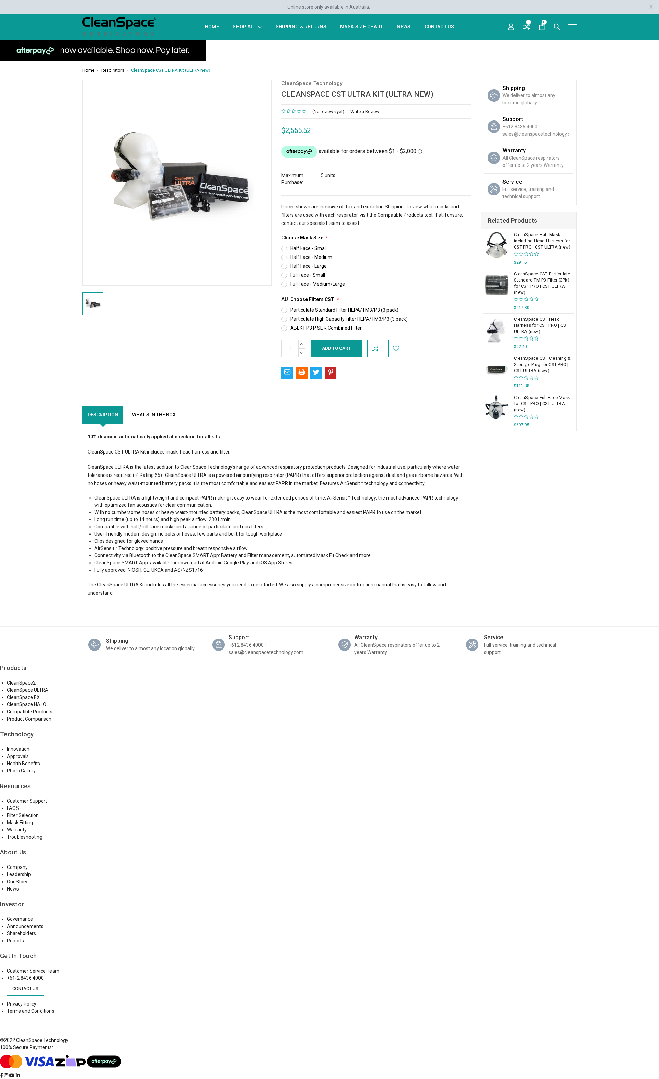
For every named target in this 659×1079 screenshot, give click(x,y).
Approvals (18, 756)
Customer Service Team (33, 971)
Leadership (19, 874)
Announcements (25, 926)
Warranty (17, 830)
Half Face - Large (308, 266)
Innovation (18, 749)
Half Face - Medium (311, 257)
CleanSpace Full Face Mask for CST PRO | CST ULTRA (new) (542, 403)
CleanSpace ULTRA (27, 690)
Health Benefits (23, 763)
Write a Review (364, 111)
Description (103, 414)
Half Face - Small (308, 248)
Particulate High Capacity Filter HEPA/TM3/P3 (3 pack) (349, 319)
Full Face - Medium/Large (317, 284)
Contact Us (439, 27)
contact (289, 223)
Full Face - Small (307, 275)
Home (212, 27)
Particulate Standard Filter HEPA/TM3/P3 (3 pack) (344, 310)
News (404, 27)
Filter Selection (23, 815)
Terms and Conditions (30, 1011)
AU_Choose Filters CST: (310, 299)
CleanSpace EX (23, 697)
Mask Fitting (20, 822)
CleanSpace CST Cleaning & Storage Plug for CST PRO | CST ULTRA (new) (542, 364)
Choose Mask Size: (304, 238)
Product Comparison (29, 719)
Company (17, 867)
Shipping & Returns (301, 27)
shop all (245, 27)
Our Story (17, 881)
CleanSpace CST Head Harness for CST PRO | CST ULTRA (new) (541, 325)
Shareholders (21, 933)
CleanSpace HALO (26, 704)
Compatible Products (400, 215)
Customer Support (27, 801)
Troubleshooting (24, 837)
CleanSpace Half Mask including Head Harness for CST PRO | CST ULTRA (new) (542, 241)
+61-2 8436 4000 (25, 978)
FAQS (13, 808)
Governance (20, 919)
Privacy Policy (21, 1004)
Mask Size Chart (361, 27)
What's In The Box (154, 414)
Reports (15, 940)
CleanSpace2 (21, 683)
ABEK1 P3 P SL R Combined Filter (326, 328)
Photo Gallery (21, 770)
